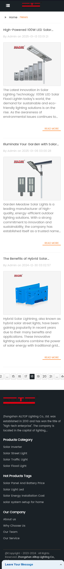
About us (9, 519)
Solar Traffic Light (15, 459)
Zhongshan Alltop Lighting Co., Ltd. (30, 559)
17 (26, 376)
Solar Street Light (15, 453)
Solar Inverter (12, 447)
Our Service (11, 538)
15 (13, 376)
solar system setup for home (23, 502)
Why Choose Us (14, 525)
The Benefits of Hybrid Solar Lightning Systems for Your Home (29, 261)
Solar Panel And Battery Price (24, 483)
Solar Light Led (13, 489)
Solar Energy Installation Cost (24, 496)
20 (44, 376)
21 (50, 376)
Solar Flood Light (14, 466)
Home (13, 17)
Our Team (10, 532)
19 (38, 376)
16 (19, 376)
